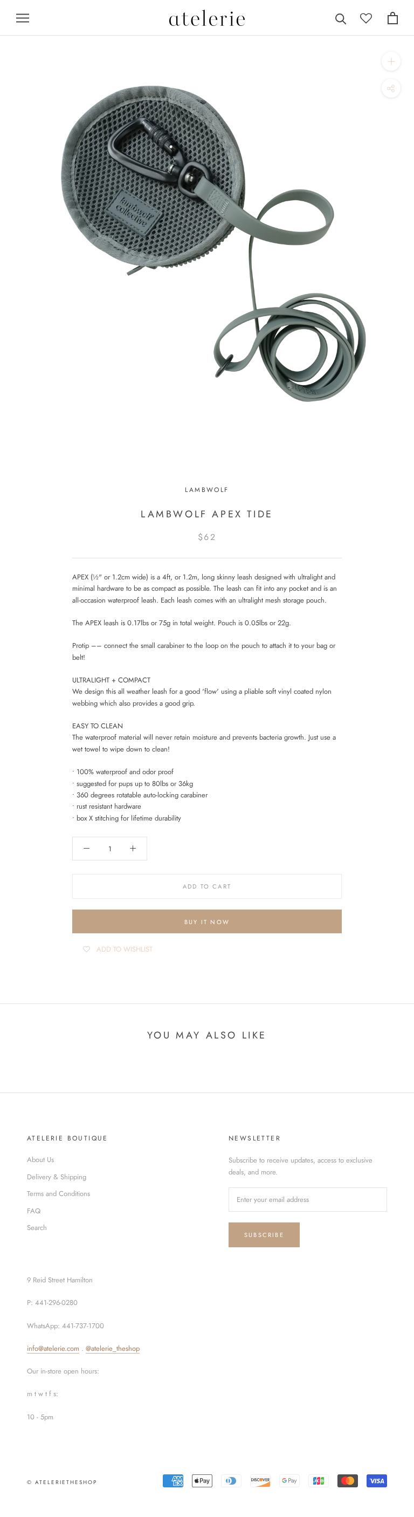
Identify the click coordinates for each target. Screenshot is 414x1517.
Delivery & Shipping (56, 1177)
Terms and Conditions (58, 1193)
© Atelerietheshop (62, 1482)
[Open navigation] (22, 18)
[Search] (341, 18)
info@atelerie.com (53, 1348)
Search (37, 1227)
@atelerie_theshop (113, 1348)
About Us (40, 1159)
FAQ (33, 1211)
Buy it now (207, 922)
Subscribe (264, 1235)
